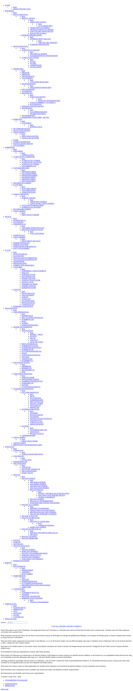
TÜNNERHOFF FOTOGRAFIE (16, 680)
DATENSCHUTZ (11, 684)
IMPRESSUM (10, 686)
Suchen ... (4, 622)
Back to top (4, 689)
